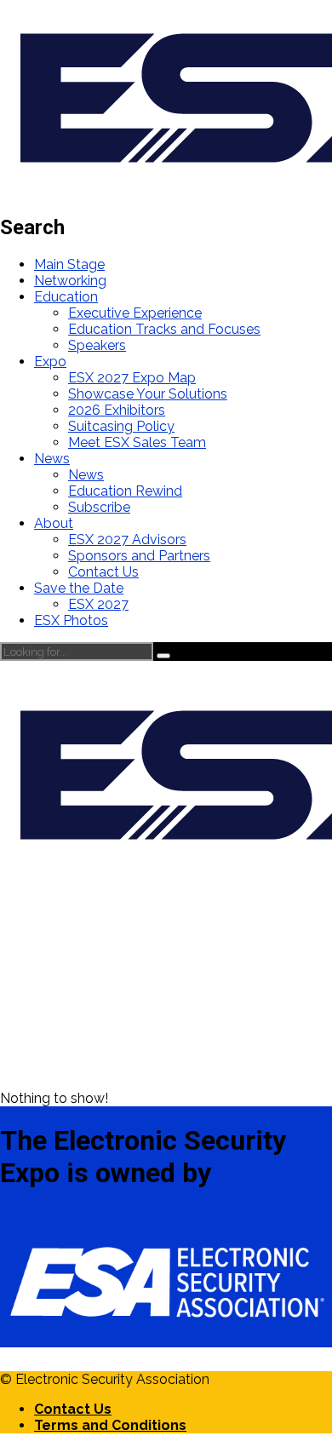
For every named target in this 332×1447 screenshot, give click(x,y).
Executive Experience (135, 313)
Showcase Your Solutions (147, 394)
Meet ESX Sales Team (137, 442)
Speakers (97, 345)
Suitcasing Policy (121, 426)
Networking (70, 281)
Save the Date (78, 588)
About (53, 523)
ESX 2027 (98, 604)
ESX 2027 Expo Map (132, 378)
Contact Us (103, 572)
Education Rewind (125, 491)
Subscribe (99, 507)
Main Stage (69, 264)
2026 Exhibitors (116, 410)
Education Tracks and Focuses (164, 329)
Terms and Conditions (110, 1425)
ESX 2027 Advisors (127, 539)
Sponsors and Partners (139, 556)
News (52, 459)
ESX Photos (71, 620)
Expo (50, 361)
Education (66, 297)
